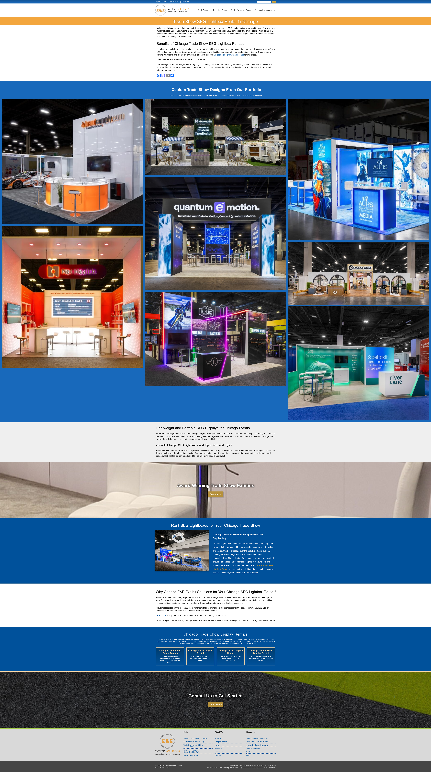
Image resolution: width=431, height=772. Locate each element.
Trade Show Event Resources (256, 738)
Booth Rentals (203, 10)
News (217, 745)
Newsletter (186, 2)
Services (249, 10)
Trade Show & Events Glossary (257, 742)
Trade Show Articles (253, 748)
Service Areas (236, 10)
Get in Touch (215, 704)
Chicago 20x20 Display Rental (231, 651)
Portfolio (216, 10)
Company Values (221, 742)
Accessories (260, 10)
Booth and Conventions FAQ (194, 742)
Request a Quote (160, 2)
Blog (248, 755)
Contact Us (270, 10)
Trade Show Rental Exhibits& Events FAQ (193, 746)
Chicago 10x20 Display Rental (200, 651)
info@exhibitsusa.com (245, 768)
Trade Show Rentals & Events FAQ (196, 738)
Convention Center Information (257, 745)
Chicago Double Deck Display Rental (261, 651)
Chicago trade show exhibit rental (229, 55)
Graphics (225, 10)
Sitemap (218, 755)
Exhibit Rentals (234, 765)
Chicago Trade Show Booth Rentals (170, 651)
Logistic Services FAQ (191, 755)
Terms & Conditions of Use (162, 768)
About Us (218, 738)
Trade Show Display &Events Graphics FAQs (192, 751)
